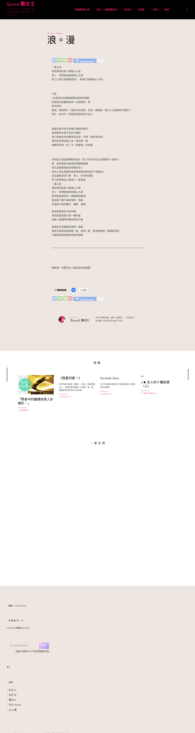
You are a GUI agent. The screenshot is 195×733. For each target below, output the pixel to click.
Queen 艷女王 (21, 4)
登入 (8, 667)
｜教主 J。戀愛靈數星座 (106, 10)
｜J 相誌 (154, 10)
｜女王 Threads (14, 705)
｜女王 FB (11, 695)
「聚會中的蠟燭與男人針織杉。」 (35, 401)
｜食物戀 (140, 10)
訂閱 (44, 646)
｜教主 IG (11, 699)
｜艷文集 (127, 10)
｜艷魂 (166, 10)
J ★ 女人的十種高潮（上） (155, 384)
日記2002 (59, 33)
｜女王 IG (11, 690)
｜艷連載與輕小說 (81, 10)
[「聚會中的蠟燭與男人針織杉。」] (36, 384)
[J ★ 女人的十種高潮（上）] (159, 376)
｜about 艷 (12, 709)
